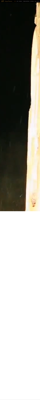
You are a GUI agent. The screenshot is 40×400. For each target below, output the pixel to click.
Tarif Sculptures (32, 1)
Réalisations (20, 1)
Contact (35, 1)
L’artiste (17, 1)
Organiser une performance (26, 1)
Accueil (15, 1)
